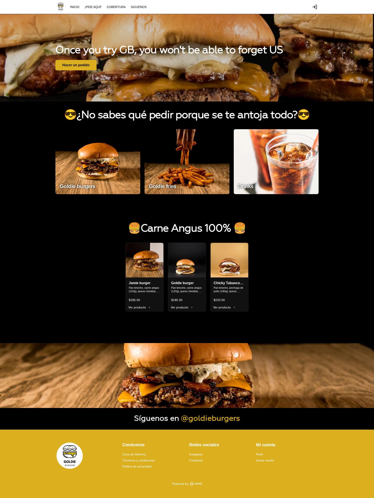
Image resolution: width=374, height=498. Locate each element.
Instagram (196, 454)
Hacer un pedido (76, 65)
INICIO (74, 7)
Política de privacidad (137, 466)
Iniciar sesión (265, 460)
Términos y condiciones (138, 460)
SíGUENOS (139, 7)
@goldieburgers (210, 418)
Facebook (196, 460)
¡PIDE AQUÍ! (93, 7)
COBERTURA (116, 7)
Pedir (259, 454)
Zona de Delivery (134, 454)
